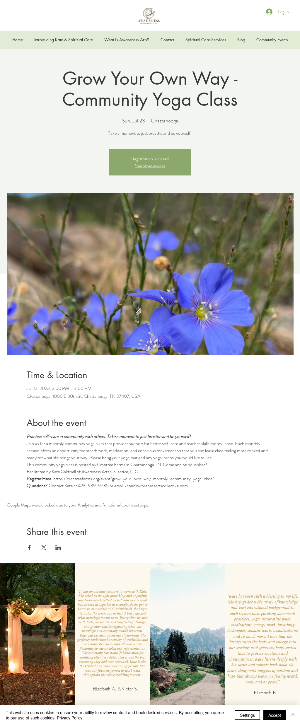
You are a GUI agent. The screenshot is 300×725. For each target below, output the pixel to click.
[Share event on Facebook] (29, 547)
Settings (247, 715)
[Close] (292, 715)
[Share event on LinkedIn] (58, 547)
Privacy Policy (69, 718)
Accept (274, 715)
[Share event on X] (44, 547)
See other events (150, 165)
